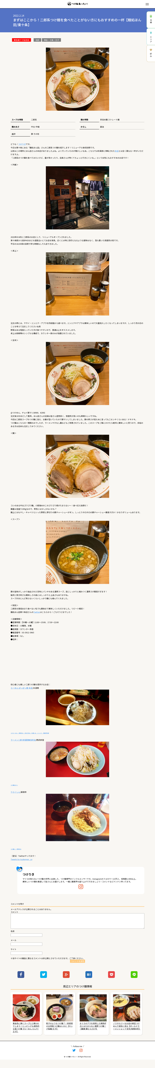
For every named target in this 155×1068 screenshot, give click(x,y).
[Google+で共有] (66, 977)
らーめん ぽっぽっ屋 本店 (21, 688)
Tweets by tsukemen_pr (21, 859)
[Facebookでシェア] (21, 977)
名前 (12, 931)
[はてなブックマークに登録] (88, 977)
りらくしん (15, 792)
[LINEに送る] (134, 977)
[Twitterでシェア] (43, 977)
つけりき (22, 144)
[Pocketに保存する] (111, 977)
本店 (117, 151)
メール (13, 940)
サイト (13, 949)
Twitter (36, 612)
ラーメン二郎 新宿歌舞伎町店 (23, 740)
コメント (14, 912)
